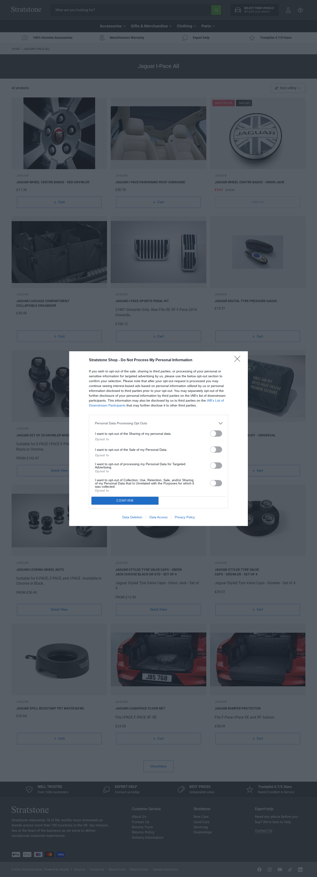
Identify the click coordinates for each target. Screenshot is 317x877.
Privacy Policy (185, 517)
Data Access (158, 517)
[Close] (238, 360)
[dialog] (158, 438)
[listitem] (158, 423)
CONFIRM (125, 500)
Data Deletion (132, 517)
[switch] (216, 433)
